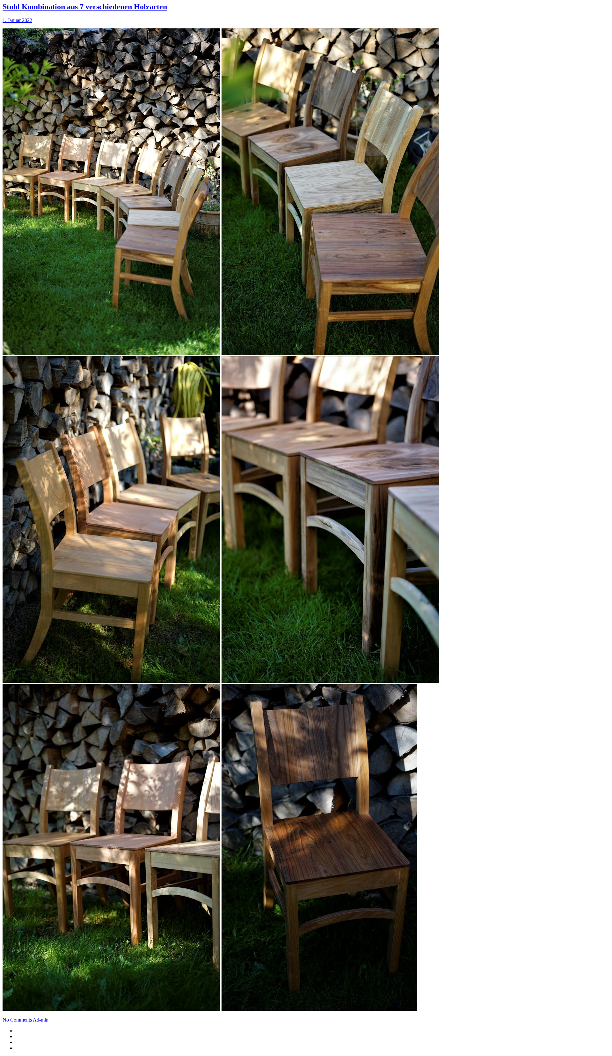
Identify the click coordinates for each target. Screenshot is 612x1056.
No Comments (17, 1020)
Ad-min (40, 1020)
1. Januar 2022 (17, 20)
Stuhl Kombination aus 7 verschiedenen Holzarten (85, 7)
